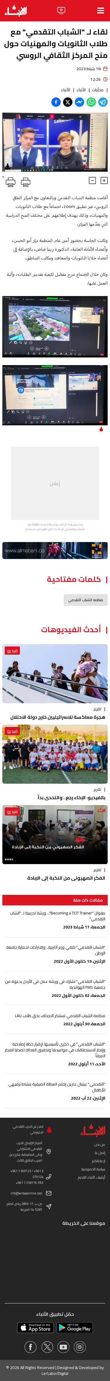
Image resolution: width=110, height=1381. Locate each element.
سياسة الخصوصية (93, 1169)
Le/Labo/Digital (55, 1373)
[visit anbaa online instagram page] (80, 1347)
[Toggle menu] (100, 10)
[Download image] (8, 166)
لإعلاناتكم (98, 1161)
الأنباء (81, 90)
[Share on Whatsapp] (91, 102)
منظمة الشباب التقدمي (85, 599)
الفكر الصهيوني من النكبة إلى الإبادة (66, 877)
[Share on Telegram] (103, 102)
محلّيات (98, 90)
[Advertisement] (55, 483)
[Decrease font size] (92, 180)
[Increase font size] (104, 180)
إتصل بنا (100, 1152)
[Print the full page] (25, 181)
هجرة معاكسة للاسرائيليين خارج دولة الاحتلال (57, 717)
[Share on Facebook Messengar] (79, 102)
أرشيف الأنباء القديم (91, 1177)
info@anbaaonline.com (26, 1193)
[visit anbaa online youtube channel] (63, 1347)
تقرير (97, 709)
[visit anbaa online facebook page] (30, 1347)
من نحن (99, 1144)
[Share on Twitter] (67, 102)
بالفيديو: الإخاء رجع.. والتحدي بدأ (71, 797)
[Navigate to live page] (61, 10)
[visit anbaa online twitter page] (47, 1347)
